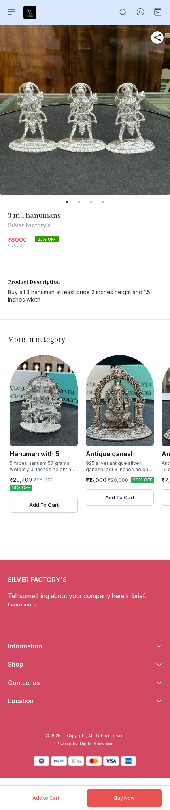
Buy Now (124, 798)
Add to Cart (45, 798)
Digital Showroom (96, 743)
